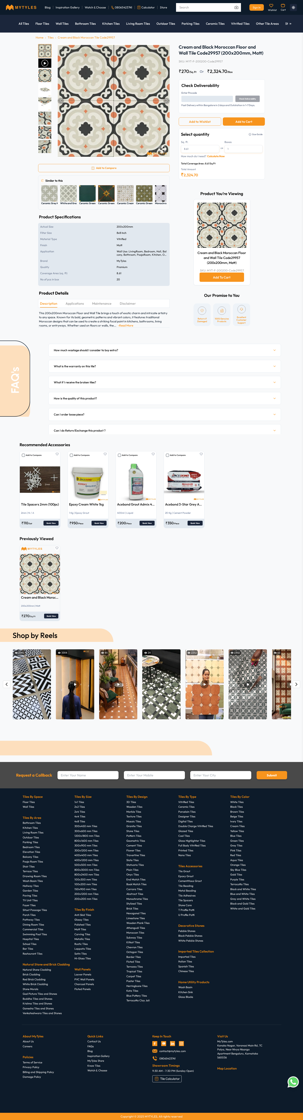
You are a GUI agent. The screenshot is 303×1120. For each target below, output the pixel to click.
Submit (272, 775)
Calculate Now (216, 156)
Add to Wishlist (200, 122)
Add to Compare (33, 455)
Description (48, 303)
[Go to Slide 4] (45, 89)
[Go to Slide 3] (45, 75)
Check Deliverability (247, 99)
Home (39, 37)
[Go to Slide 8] (45, 146)
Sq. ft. (184, 142)
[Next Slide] (166, 101)
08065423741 (123, 7)
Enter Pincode (189, 92)
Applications (75, 303)
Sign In (257, 7)
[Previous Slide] (61, 101)
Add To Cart (221, 277)
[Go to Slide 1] (45, 50)
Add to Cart (243, 122)
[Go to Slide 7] (45, 132)
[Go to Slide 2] (45, 63)
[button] (114, 100)
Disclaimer (128, 303)
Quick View (51, 523)
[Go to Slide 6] (45, 118)
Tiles (51, 37)
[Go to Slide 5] (45, 104)
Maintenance (102, 303)
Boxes (228, 142)
